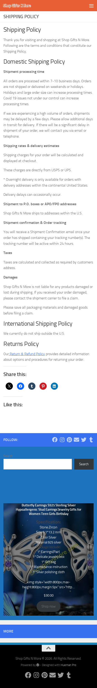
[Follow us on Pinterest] (69, 439)
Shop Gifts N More (17, 5)
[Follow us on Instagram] (62, 439)
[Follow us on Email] (76, 439)
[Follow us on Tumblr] (91, 439)
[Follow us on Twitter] (83, 439)
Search (8, 456)
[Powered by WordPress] (37, 665)
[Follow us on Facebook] (55, 439)
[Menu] (91, 5)
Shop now (48, 606)
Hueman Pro (68, 665)
